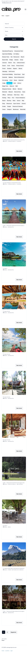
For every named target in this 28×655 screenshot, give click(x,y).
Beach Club (5, 59)
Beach (22, 57)
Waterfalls (22, 109)
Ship (23, 100)
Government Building (7, 74)
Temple (9, 106)
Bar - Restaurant (15, 57)
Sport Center (16, 103)
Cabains (16, 59)
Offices (4, 94)
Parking (4, 97)
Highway (11, 77)
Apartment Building (7, 54)
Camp (21, 59)
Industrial (21, 80)
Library (19, 83)
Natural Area (17, 91)
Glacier (20, 68)
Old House (9, 94)
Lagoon (7, 15)
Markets (20, 89)
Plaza (9, 97)
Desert (4, 65)
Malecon (12, 86)
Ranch (3, 100)
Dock (8, 65)
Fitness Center (20, 65)
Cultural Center (21, 62)
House (15, 80)
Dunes (13, 65)
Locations (7, 650)
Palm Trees (16, 94)
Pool (13, 97)
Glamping (4, 71)
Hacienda (4, 77)
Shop (3, 103)
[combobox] (14, 23)
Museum (11, 91)
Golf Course (12, 71)
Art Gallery (16, 54)
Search (14, 39)
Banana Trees (5, 57)
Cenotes (4, 62)
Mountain (4, 91)
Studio (4, 106)
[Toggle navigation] (25, 9)
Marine (14, 89)
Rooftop (9, 100)
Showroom (9, 103)
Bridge (11, 59)
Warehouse (16, 109)
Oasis (23, 91)
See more (19, 151)
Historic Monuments (19, 77)
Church (10, 62)
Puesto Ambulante (20, 97)
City (14, 62)
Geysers (15, 68)
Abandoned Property (7, 51)
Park (22, 94)
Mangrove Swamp (6, 89)
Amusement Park (18, 51)
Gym (23, 74)
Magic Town (5, 86)
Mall (17, 86)
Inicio (3, 15)
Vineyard (9, 109)
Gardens (9, 68)
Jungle (3, 83)
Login (11, 650)
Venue (3, 109)
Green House (17, 74)
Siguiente (13, 632)
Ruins (14, 100)
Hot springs (5, 80)
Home (3, 650)
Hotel (11, 80)
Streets (24, 103)
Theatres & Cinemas (17, 106)
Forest (4, 68)
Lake (14, 83)
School (18, 100)
